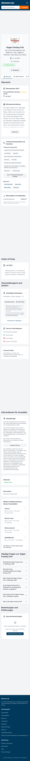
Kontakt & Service (15, 445)
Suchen (25, 7)
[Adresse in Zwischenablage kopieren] (22, 296)
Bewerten (16, 70)
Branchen (3, 718)
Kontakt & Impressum (6, 743)
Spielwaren (18, 184)
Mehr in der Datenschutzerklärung (15, 315)
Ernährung (16, 187)
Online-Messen (5, 715)
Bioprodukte (7, 187)
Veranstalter (4, 721)
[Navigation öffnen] (27, 2)
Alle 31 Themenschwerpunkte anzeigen (15, 175)
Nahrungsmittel (8, 184)
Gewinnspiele (4, 712)
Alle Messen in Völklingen (14, 320)
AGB (2, 749)
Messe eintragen (5, 727)
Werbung (3, 729)
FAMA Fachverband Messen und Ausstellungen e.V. (14, 735)
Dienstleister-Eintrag (6, 732)
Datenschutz (4, 746)
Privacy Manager (5, 752)
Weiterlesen (15, 132)
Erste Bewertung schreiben (15, 633)
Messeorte (4, 724)
